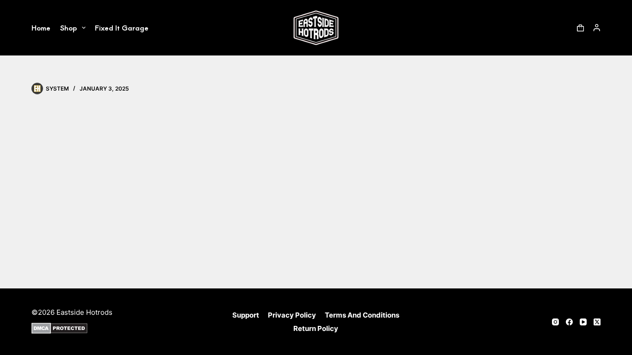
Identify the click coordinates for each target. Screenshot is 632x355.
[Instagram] (555, 321)
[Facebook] (569, 321)
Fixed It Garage (122, 27)
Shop (68, 27)
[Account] (597, 27)
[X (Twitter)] (597, 321)
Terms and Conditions (362, 315)
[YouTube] (583, 321)
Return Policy (315, 328)
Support (245, 315)
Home (40, 27)
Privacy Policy (292, 315)
